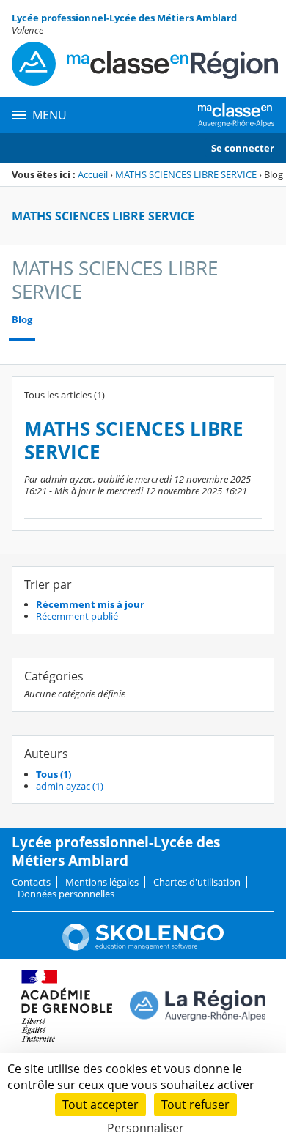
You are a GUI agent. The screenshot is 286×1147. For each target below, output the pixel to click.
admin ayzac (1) (69, 786)
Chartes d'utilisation (197, 882)
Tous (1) (53, 774)
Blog (22, 319)
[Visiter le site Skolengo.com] (143, 947)
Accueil (93, 174)
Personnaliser (145, 1128)
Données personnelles (66, 893)
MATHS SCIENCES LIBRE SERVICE (186, 174)
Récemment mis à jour (90, 604)
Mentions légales (102, 882)
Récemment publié (77, 616)
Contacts (31, 882)
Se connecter (242, 148)
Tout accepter (100, 1104)
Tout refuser (195, 1104)
